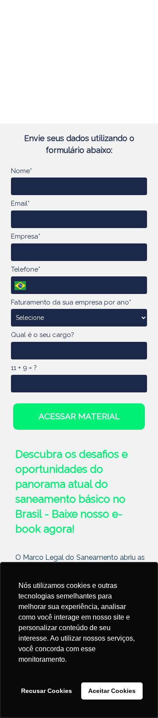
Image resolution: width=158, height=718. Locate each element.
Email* (20, 203)
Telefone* (25, 269)
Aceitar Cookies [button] (112, 690)
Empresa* (25, 236)
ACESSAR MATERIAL (79, 416)
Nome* (21, 171)
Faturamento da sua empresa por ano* (71, 302)
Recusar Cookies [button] (46, 690)
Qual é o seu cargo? (42, 335)
